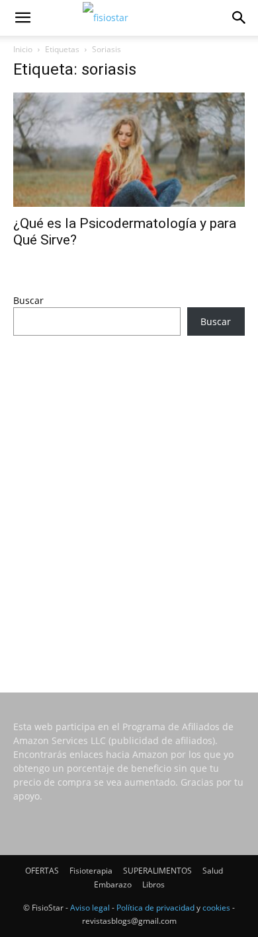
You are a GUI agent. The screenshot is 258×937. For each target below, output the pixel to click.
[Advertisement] (129, 496)
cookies (216, 907)
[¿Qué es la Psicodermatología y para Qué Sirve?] (129, 150)
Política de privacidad (155, 907)
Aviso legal (90, 907)
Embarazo (113, 884)
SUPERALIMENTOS (157, 870)
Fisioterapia (90, 870)
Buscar (28, 300)
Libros (153, 884)
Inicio (22, 49)
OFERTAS (42, 870)
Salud (212, 870)
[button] (22, 18)
